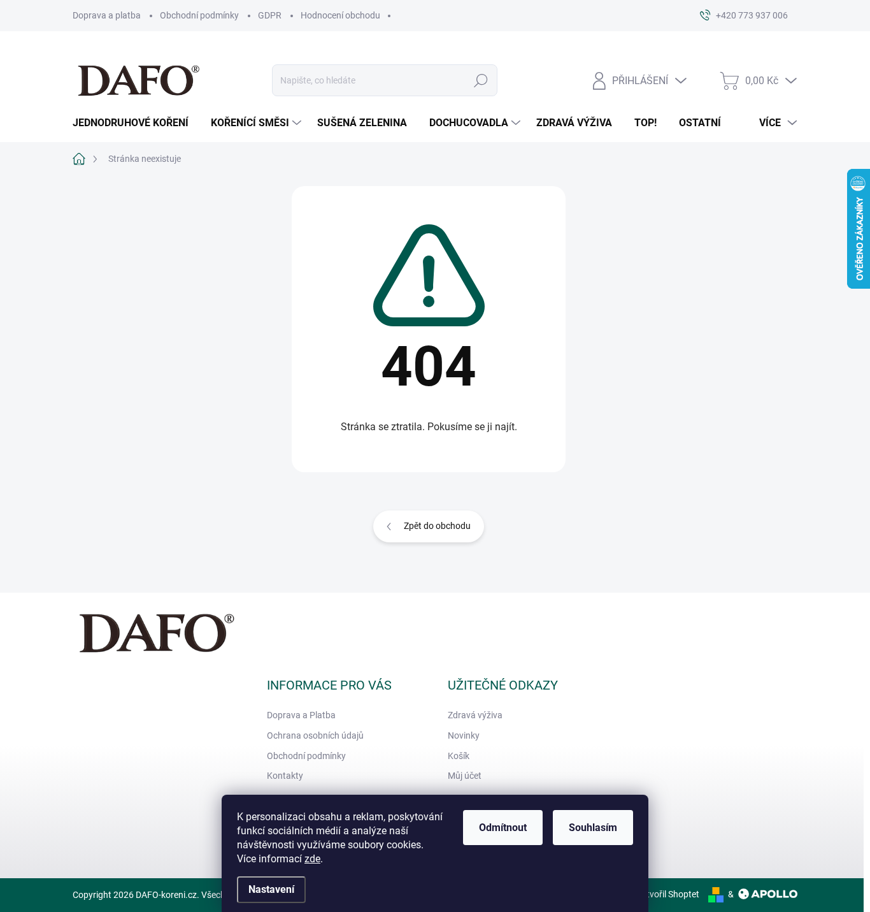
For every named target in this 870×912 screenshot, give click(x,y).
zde (312, 859)
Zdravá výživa (475, 715)
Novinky (464, 735)
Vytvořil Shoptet (667, 894)
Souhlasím (593, 828)
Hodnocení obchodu (340, 15)
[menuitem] (135, 123)
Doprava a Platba (301, 715)
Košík (458, 756)
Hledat (480, 80)
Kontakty (285, 776)
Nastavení (271, 889)
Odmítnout (503, 828)
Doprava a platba (107, 15)
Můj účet (464, 776)
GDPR (270, 15)
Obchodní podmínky (199, 15)
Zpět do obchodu (437, 526)
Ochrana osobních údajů (315, 735)
